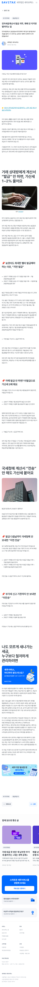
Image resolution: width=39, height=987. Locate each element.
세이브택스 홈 (5, 930)
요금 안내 (4, 933)
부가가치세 (6, 18)
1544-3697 (5, 962)
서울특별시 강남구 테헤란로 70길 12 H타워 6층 (14, 977)
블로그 (21, 930)
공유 (34, 804)
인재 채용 (22, 933)
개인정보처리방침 (6, 950)
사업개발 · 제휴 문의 (25, 953)
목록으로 (8, 804)
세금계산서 (16, 18)
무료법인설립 (5, 936)
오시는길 (4, 939)
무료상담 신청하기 (19, 888)
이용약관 (4, 947)
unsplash (20, 211)
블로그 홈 (6, 10)
